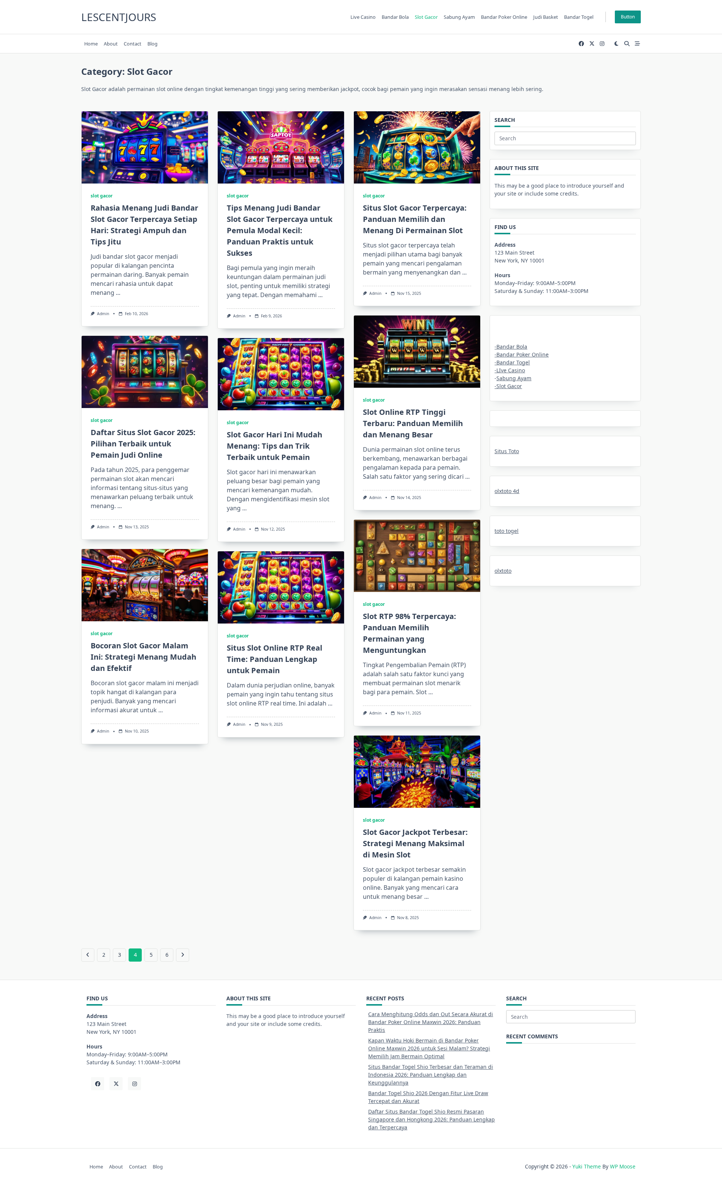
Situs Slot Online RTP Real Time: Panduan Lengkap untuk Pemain (274, 659)
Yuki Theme (586, 1166)
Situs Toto (506, 451)
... (118, 292)
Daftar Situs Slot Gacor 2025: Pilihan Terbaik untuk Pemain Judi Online (143, 443)
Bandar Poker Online (504, 17)
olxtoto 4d (506, 491)
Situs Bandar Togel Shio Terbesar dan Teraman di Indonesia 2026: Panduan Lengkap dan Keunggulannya (430, 1074)
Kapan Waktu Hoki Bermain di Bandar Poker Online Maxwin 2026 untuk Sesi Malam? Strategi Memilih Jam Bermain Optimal (429, 1048)
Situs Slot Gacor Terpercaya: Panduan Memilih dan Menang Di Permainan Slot (415, 219)
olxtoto (502, 570)
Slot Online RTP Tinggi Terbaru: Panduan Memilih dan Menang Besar (413, 423)
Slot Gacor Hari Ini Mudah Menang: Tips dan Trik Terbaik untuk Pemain (274, 445)
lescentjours (118, 17)
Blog (152, 43)
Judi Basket (545, 17)
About (111, 43)
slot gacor (101, 196)
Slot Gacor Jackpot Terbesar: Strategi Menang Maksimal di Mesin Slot (415, 843)
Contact (132, 43)
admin (103, 313)
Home (91, 43)
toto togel (506, 530)
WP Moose (623, 1166)
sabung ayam (459, 17)
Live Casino (363, 17)
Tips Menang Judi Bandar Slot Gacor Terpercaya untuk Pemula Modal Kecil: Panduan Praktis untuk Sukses (279, 230)
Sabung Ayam (513, 378)
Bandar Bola (395, 17)
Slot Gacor (426, 17)
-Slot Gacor (508, 386)
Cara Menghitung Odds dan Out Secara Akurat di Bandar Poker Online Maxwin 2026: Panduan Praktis (430, 1022)
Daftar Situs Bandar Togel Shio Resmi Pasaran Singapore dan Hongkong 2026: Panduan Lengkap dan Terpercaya (431, 1119)
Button (628, 17)
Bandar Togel (578, 17)
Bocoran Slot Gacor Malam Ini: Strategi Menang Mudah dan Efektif (143, 656)
